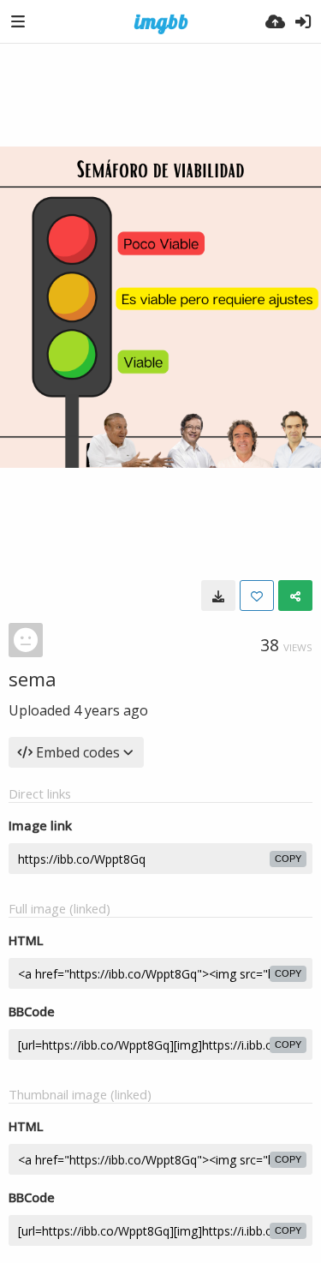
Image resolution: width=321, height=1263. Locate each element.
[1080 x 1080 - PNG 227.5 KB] (218, 595)
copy (288, 858)
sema (32, 678)
